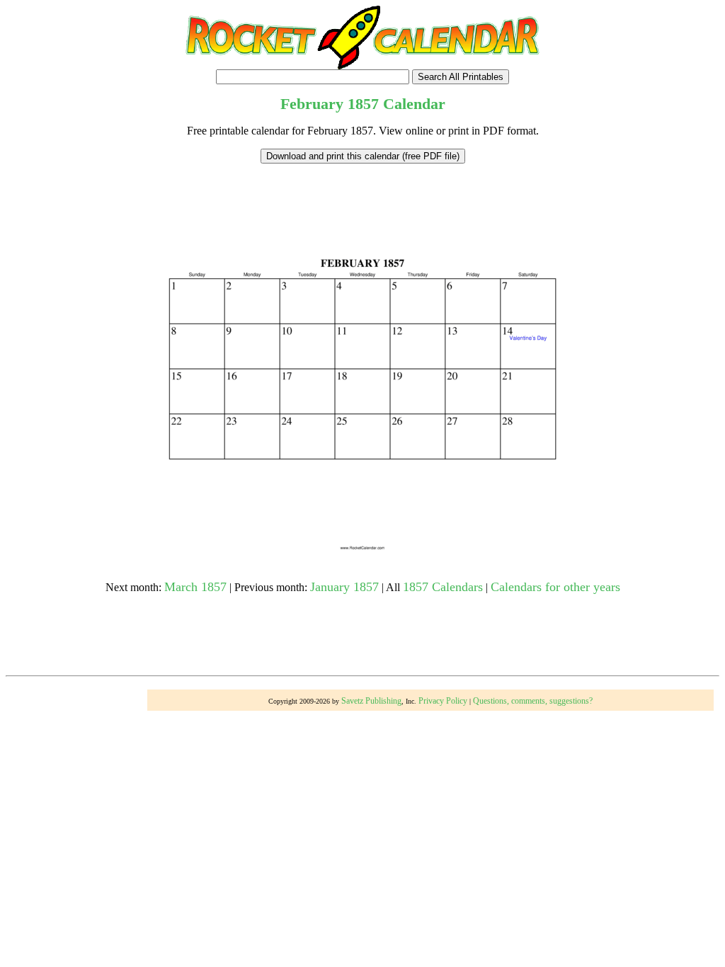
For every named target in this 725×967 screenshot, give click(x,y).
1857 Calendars (443, 587)
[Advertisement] (362, 195)
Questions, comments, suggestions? (533, 701)
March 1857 (195, 587)
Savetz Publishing (371, 701)
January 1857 (344, 587)
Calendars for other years (555, 587)
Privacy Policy (442, 701)
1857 (363, 104)
